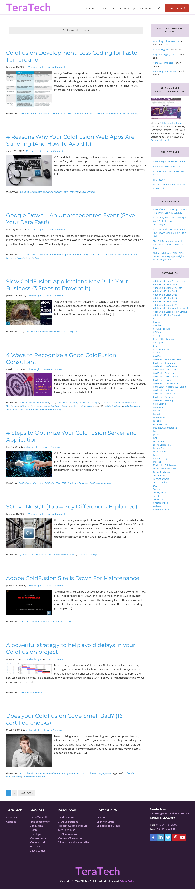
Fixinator (157, 414)
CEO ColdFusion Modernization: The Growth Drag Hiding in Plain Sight (169, 233)
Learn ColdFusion (71, 191)
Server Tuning (160, 482)
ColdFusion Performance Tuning (35, 405)
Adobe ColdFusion (113, 405)
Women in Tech (161, 509)
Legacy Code (72, 331)
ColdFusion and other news (167, 359)
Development (38, 834)
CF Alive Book (66, 817)
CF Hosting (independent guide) (169, 161)
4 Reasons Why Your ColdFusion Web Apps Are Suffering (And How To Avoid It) (70, 140)
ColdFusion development (172, 123)
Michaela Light (35, 67)
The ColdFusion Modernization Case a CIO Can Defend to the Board (168, 244)
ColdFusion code (14, 776)
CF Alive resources (69, 834)
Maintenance (38, 838)
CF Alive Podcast (161, 328)
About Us (12, 817)
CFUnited (157, 352)
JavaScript (158, 434)
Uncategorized (160, 502)
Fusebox (157, 420)
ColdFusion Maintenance (106, 113)
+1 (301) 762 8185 (166, 829)
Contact (11, 821)
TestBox (157, 495)
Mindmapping (160, 458)
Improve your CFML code (165, 71)
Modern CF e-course (70, 838)
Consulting (36, 825)
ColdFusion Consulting (77, 254)
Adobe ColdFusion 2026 (165, 304)
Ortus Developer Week (164, 468)
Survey (156, 489)
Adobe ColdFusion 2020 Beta (167, 287)
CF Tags (157, 335)
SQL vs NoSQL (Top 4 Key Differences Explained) (71, 506)
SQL (20, 554)
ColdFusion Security (52, 191)
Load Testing (159, 451)
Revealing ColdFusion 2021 (166, 41)
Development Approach (34, 776)
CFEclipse (158, 342)
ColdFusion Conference (165, 366)
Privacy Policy (127, 881)
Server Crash (159, 475)
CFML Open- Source (34, 254)
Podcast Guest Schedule (72, 825)
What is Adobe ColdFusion (166, 166)
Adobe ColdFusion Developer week (170, 308)
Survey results (160, 492)
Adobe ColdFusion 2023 (165, 294)
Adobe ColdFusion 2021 (165, 291)
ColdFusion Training (128, 113)
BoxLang (157, 322)
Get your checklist (160, 140)
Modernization (39, 842)
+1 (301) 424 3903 (166, 825)
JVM (155, 437)
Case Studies (38, 850)
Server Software (87, 191)
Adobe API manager (163, 62)
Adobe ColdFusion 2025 (165, 301)
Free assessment (40, 821)
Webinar (157, 506)
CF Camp (157, 332)
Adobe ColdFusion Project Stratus (170, 311)
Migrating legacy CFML (164, 54)
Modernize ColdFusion (81, 405)
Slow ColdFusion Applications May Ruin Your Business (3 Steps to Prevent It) (67, 285)
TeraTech (28, 7)
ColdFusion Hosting (27, 483)
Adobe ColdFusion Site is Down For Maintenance (72, 578)
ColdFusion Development (30, 113)
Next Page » (26, 793)
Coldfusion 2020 (31, 409)
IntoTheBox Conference (165, 427)
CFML (69, 113)
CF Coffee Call (38, 817)
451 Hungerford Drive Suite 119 (169, 813)
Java (155, 431)
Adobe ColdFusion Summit (166, 315)
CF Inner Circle (105, 821)
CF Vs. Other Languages (165, 339)
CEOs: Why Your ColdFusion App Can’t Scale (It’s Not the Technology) (169, 221)
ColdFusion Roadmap (164, 393)
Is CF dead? (159, 179)
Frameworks (159, 417)
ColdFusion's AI (160, 403)
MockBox (157, 461)
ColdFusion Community (55, 254)
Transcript (158, 499)
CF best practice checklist (73, 842)
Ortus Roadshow (161, 472)
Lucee (156, 454)
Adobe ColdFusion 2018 (54, 113)
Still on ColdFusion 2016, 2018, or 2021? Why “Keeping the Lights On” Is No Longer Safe (171, 256)
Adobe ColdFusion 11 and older (169, 281)
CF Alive (45, 402)
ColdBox (157, 356)
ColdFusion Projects (163, 390)
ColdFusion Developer (83, 113)
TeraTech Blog (66, 830)
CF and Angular (161, 49)
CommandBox (160, 407)
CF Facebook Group (108, 825)
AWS (155, 318)
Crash (33, 830)
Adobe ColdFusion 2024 (165, 298)
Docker (156, 410)
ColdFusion (17, 409)
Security (35, 846)
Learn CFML (75, 773)
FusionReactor (160, 424)
